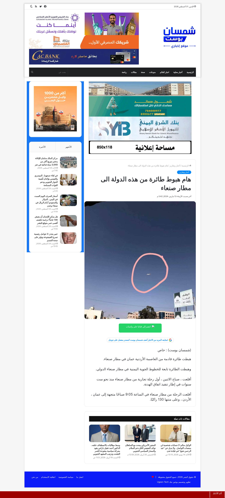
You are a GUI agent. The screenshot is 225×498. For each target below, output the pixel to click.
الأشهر (68, 146)
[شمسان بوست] (179, 37)
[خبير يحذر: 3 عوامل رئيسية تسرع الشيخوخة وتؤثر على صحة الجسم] (68, 238)
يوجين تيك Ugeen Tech (167, 482)
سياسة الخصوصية (65, 477)
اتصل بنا (79, 477)
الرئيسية (190, 72)
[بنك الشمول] (140, 106)
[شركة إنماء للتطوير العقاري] (140, 88)
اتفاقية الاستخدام (48, 477)
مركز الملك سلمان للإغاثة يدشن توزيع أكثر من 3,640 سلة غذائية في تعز (46, 161)
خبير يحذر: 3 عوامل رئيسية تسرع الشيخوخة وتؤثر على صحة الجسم (46, 237)
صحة (143, 72)
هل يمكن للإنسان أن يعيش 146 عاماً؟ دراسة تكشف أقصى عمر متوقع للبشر (46, 219)
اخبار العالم (164, 72)
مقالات (134, 72)
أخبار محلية (177, 72)
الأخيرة (42, 146)
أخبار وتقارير (175, 165)
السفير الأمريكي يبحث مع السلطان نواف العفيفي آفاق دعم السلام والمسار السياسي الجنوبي (140, 448)
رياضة (124, 72)
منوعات (152, 72)
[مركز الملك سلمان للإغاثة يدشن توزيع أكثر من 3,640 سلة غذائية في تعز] (68, 162)
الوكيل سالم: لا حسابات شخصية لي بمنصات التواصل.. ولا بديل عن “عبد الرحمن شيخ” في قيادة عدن (176, 448)
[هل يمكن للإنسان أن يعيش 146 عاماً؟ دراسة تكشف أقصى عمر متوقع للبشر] (68, 221)
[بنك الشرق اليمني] (140, 128)
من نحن (35, 477)
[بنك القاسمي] (55, 130)
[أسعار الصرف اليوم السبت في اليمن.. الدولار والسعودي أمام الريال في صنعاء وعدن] (68, 200)
